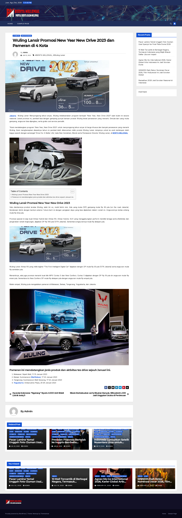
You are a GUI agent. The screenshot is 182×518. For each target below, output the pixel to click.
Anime (17, 429)
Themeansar (45, 513)
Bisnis (23, 429)
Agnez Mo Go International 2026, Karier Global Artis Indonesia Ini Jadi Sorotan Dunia (155, 62)
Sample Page (23, 24)
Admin (25, 52)
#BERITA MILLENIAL (43, 55)
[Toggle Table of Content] (71, 191)
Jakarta (12, 116)
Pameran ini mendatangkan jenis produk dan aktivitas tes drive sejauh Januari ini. (43, 197)
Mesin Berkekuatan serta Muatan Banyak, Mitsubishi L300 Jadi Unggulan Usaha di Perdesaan (98, 394)
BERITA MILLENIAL (120, 133)
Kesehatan (18, 431)
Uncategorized (26, 35)
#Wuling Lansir (59, 55)
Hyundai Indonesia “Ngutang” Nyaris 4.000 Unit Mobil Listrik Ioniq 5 (38, 394)
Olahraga (34, 431)
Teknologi (21, 434)
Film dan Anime (31, 429)
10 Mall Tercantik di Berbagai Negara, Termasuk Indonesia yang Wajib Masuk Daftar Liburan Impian (155, 52)
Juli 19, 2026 (59, 485)
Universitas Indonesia (17, 437)
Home (10, 24)
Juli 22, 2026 (16, 485)
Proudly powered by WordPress (16, 513)
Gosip (11, 431)
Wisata (28, 437)
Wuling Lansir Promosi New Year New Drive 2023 (30, 194)
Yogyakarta (18, 383)
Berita (12, 429)
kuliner (26, 431)
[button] (171, 24)
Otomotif (16, 35)
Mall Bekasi (36, 377)
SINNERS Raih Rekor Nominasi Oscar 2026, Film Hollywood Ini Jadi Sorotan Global (154, 72)
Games (40, 429)
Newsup (35, 513)
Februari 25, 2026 (104, 485)
